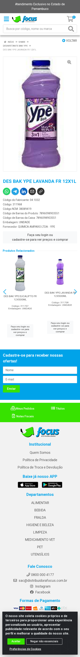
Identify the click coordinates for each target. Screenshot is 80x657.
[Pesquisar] (72, 29)
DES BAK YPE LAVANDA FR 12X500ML (60, 294)
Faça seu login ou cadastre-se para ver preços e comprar (40, 237)
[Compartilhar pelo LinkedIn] (23, 191)
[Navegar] (5, 292)
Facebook (42, 592)
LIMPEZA (40, 532)
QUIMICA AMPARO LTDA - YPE (36, 226)
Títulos (60, 408)
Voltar (71, 40)
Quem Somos (40, 453)
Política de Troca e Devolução (40, 467)
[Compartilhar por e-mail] (32, 191)
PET (40, 547)
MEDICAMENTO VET (40, 540)
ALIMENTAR (40, 503)
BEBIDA (40, 510)
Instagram (42, 586)
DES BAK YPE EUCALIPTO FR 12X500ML (20, 298)
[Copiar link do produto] (40, 191)
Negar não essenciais (44, 641)
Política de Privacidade (40, 460)
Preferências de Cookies (25, 649)
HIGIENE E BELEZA (40, 525)
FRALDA (40, 518)
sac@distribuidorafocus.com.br (42, 581)
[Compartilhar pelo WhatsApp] (6, 191)
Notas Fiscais (25, 416)
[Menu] (6, 19)
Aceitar (16, 641)
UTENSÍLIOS (40, 554)
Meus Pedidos (24, 408)
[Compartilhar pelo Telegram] (15, 191)
